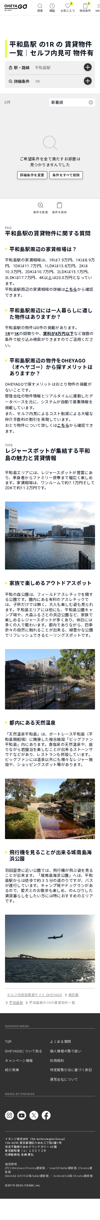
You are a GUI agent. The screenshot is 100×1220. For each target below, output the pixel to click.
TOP (8, 1042)
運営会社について (64, 1079)
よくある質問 (60, 1042)
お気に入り (68, 7)
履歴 (52, 10)
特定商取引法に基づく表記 (71, 1070)
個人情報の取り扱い (66, 1051)
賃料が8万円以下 (58, 333)
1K (16, 333)
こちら (71, 289)
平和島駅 (16, 1003)
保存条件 (85, 7)
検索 (40, 10)
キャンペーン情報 (19, 1061)
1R (7, 333)
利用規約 (57, 1061)
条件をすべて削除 (66, 175)
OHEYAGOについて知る (23, 1051)
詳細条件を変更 (32, 175)
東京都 (73, 995)
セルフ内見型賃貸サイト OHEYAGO (34, 995)
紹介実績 (12, 1070)
